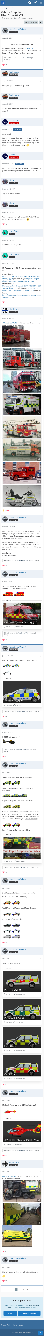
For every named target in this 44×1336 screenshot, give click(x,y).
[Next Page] (27, 1289)
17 (23, 1289)
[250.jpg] (22, 404)
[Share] (41, 22)
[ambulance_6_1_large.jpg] (22, 1214)
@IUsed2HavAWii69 (9, 323)
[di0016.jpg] (22, 496)
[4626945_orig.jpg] (22, 473)
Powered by (22, 1333)
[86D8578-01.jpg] (22, 381)
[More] (40, 38)
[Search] (30, 3)
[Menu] (41, 3)
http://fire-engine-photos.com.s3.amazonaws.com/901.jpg (21, 289)
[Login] (35, 3)
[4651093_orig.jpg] (22, 450)
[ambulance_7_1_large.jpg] (22, 1191)
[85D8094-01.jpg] (22, 359)
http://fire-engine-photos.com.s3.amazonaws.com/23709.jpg (21, 280)
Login (10, 1313)
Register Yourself (29, 1313)
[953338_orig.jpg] (22, 427)
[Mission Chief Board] (3, 3)
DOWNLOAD (29, 48)
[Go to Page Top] (40, 1333)
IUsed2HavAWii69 (10, 18)
